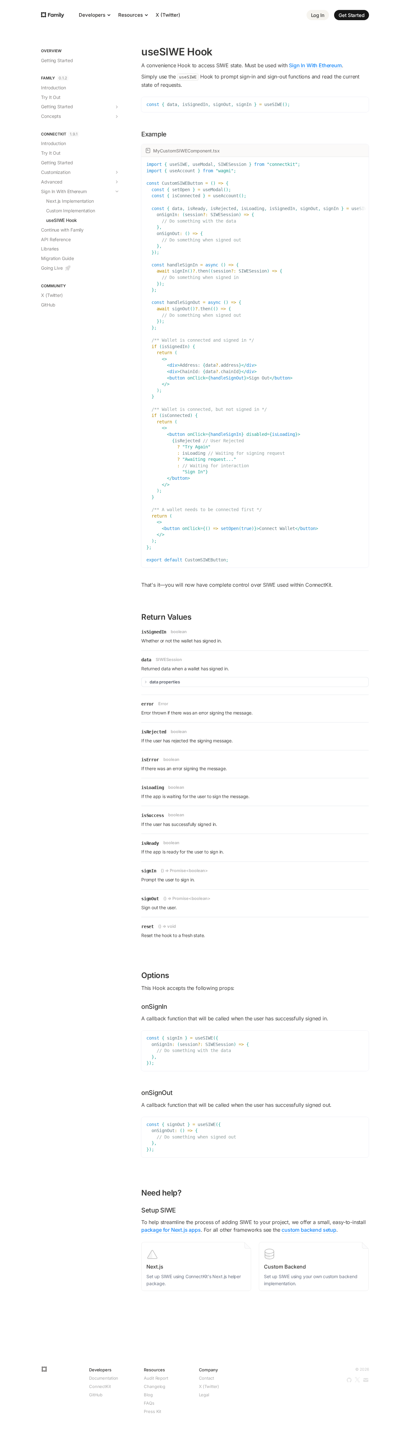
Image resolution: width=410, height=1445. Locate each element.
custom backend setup (309, 1230)
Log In (317, 15)
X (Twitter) (168, 15)
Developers (93, 15)
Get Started (352, 15)
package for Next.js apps (171, 1230)
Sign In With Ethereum (315, 65)
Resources (131, 15)
